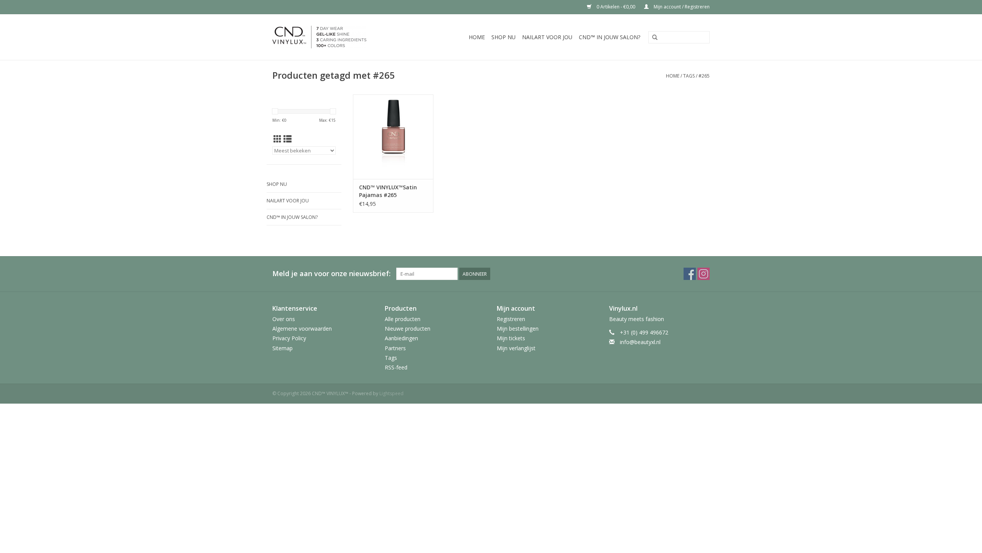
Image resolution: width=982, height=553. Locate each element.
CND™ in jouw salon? (609, 37)
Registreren (511, 319)
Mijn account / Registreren (681, 6)
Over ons (283, 319)
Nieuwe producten (407, 328)
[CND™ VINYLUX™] (333, 37)
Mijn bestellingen (518, 328)
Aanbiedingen (401, 338)
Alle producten (402, 319)
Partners (395, 348)
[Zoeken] (654, 37)
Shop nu (503, 37)
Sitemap (282, 348)
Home (477, 37)
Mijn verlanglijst (516, 348)
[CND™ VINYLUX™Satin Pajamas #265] (393, 136)
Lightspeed (391, 393)
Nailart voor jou (547, 37)
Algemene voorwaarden (302, 328)
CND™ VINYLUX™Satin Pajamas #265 (388, 191)
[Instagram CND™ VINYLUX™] (703, 274)
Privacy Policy (289, 338)
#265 (704, 76)
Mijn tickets (511, 338)
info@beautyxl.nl (640, 342)
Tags (689, 76)
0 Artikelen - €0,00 (615, 6)
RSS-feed (396, 367)
